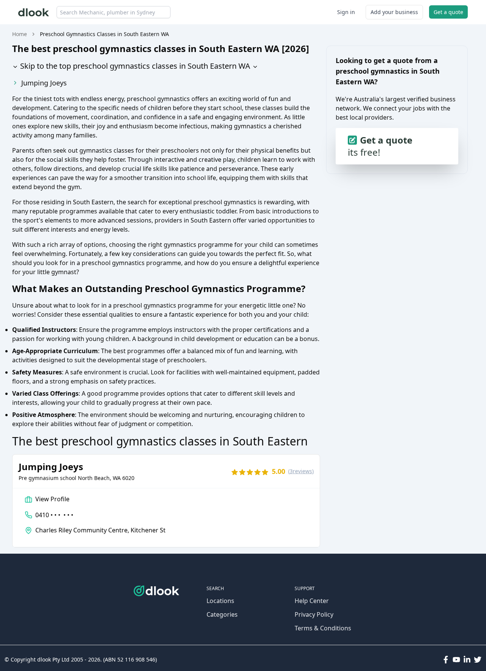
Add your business (394, 12)
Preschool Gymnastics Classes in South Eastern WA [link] (104, 34)
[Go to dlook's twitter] (477, 659)
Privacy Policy (314, 614)
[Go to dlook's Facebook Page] (446, 659)
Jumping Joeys (44, 82)
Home (19, 34)
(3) (301, 471)
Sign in (346, 12)
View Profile (52, 499)
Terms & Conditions (323, 628)
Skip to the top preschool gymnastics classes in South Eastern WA (134, 66)
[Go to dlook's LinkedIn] (467, 659)
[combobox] (113, 12)
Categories (222, 614)
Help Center (312, 601)
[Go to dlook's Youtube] (456, 659)
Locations (220, 601)
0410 (54, 515)
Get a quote (448, 12)
